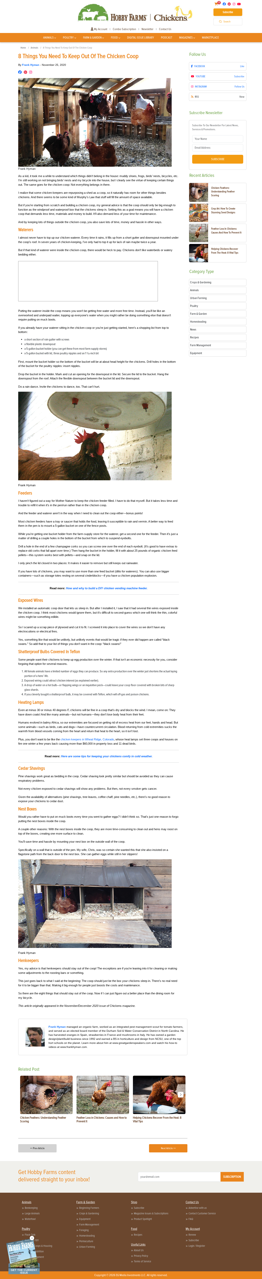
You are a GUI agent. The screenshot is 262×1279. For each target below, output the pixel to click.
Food (114, 38)
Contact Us (165, 29)
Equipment (85, 1219)
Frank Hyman (31, 64)
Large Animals (32, 1213)
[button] (181, 1095)
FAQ (191, 1219)
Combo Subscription (124, 29)
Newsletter (147, 29)
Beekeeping (31, 1208)
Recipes (138, 1234)
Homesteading (87, 1235)
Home (23, 47)
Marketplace (210, 38)
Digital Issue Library (140, 38)
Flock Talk (30, 1234)
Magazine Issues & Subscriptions (151, 1213)
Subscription (232, 1177)
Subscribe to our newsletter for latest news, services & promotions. (215, 127)
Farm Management (89, 1224)
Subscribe (228, 12)
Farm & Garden (92, 38)
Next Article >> (168, 1148)
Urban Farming (87, 1247)
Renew (192, 1234)
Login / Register (197, 1246)
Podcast (166, 38)
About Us (139, 1250)
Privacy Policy (141, 1256)
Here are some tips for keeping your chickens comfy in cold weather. (106, 756)
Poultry (68, 38)
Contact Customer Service (202, 1213)
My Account (100, 29)
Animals (48, 38)
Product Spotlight (143, 1219)
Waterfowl (30, 1219)
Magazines (186, 38)
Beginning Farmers (89, 1208)
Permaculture (86, 1241)
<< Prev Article (37, 1148)
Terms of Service (142, 1261)
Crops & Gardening (89, 1213)
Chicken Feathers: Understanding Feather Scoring (223, 191)
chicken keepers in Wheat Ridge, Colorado (87, 739)
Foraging (84, 1230)
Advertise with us (198, 1208)
